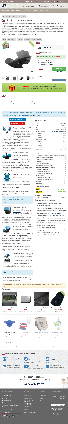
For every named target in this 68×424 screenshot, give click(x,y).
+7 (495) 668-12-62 (7, 394)
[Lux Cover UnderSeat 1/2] (41, 299)
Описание (20, 39)
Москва (41, 393)
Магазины (18, 10)
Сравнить (41, 76)
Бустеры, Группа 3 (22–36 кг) (29, 407)
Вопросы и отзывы (36, 39)
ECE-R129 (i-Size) (17, 212)
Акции (12, 10)
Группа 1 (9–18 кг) (27, 401)
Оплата (41, 10)
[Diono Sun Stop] (9, 299)
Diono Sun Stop (9, 308)
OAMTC (34, 34)
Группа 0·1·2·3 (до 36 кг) (28, 400)
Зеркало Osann (25, 308)
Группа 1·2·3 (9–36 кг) (28, 404)
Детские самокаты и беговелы (29, 412)
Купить (60, 69)
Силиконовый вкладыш (9, 332)
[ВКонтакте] (54, 1)
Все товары (26, 391)
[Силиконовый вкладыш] (9, 323)
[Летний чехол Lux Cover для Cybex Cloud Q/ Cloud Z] (41, 323)
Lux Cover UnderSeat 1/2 (42, 308)
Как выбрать (27, 10)
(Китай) (63, 123)
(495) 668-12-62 (26, 5)
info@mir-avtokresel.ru (8, 400)
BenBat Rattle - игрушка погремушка (57, 333)
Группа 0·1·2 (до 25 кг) (28, 398)
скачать (64, 197)
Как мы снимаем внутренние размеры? (58, 131)
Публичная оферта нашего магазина (41, 421)
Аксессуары (27, 39)
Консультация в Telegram (18, 119)
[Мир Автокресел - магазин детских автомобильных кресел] (6, 6)
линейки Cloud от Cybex (40, 23)
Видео (4, 39)
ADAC (23, 34)
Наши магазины (45, 1)
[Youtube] (63, 1)
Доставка (35, 10)
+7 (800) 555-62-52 (7, 395)
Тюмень (41, 398)
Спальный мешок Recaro (57, 308)
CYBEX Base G (5, 32)
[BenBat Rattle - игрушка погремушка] (57, 323)
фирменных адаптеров (58, 218)
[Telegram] (60, 1)
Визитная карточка (7, 402)
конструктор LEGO (28, 86)
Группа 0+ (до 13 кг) (27, 395)
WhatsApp (5, 398)
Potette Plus (26, 332)
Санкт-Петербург (43, 395)
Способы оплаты (6, 412)
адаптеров (20, 271)
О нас (46, 10)
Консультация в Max (18, 123)
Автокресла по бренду (28, 393)
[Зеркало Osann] (25, 299)
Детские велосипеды (28, 411)
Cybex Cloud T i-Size (21, 185)
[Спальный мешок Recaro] (57, 299)
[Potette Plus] (25, 323)
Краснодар (42, 400)
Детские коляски (27, 414)
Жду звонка (62, 405)
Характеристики (11, 39)
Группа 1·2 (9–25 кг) (27, 403)
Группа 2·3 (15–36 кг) (28, 406)
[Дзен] (57, 1)
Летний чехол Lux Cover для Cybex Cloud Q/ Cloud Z (41, 333)
